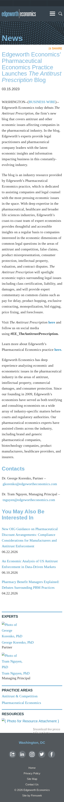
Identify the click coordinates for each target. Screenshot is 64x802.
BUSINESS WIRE (42, 102)
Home (32, 767)
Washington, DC (32, 742)
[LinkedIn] (22, 754)
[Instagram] (32, 754)
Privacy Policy (32, 773)
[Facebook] (51, 754)
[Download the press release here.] (32, 721)
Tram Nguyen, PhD (16, 673)
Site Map (32, 778)
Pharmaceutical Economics (21, 703)
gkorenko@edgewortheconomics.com (30, 484)
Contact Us (32, 784)
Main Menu (52, 14)
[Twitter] (41, 754)
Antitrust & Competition (20, 696)
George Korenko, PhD (18, 642)
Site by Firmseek (32, 795)
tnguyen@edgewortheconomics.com (29, 500)
